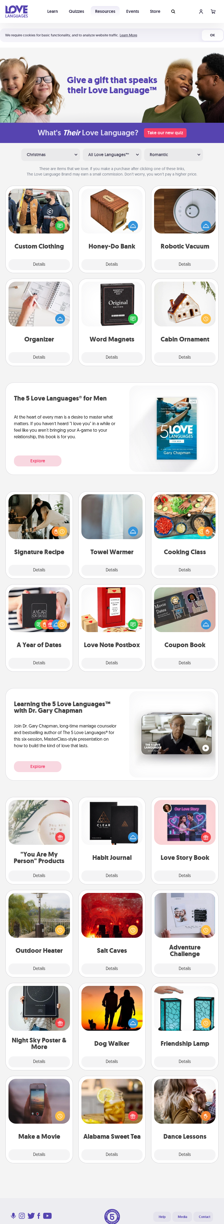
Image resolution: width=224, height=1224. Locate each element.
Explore (37, 461)
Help (162, 1217)
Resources (105, 11)
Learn (52, 11)
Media (182, 1217)
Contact (204, 1217)
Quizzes (76, 11)
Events (132, 11)
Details (39, 264)
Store (155, 11)
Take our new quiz (165, 133)
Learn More (128, 35)
